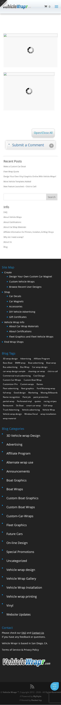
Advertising (25, 358)
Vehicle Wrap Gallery (21, 578)
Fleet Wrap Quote (11, 171)
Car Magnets (16, 301)
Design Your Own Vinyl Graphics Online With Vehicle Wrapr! (30, 176)
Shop (7, 292)
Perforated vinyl (24, 401)
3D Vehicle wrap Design (23, 436)
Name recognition (11, 397)
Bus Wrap (24, 367)
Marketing (33, 392)
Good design (20, 392)
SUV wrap (48, 405)
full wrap (7, 392)
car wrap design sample (14, 371)
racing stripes (50, 401)
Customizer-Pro (10, 384)
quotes (38, 401)
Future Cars (14, 534)
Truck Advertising (11, 409)
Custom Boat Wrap (33, 379)
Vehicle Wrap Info (14, 322)
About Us (8, 242)
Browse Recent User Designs (25, 287)
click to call (53, 371)
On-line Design (17, 543)
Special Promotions (20, 552)
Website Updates (18, 614)
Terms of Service (11, 649)
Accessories (15, 306)
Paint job (27, 397)
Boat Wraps (14, 489)
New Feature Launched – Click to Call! (20, 186)
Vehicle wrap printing (21, 596)
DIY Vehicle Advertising (22, 311)
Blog (5, 247)
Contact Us (38, 632)
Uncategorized (16, 561)
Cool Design (39, 375)
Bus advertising (10, 367)
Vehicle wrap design (12, 414)
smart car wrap (33, 405)
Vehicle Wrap (49, 409)
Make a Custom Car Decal (15, 166)
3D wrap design (10, 358)
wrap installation (48, 414)
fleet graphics (27, 388)
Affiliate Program (42, 358)
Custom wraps (27, 384)
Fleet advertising (10, 388)
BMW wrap (20, 362)
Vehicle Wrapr (10, 692)
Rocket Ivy (36, 700)
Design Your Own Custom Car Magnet (30, 276)
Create (8, 272)
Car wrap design (39, 367)
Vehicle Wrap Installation (24, 587)
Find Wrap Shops (14, 342)
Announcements (18, 471)
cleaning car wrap (36, 371)
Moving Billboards (49, 392)
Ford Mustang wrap (46, 388)
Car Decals (15, 296)
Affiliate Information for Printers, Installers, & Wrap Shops (29, 232)
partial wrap (8, 401)
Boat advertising (36, 362)
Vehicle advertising (31, 409)
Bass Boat (7, 362)
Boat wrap (51, 362)
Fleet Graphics (16, 525)
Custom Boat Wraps (20, 507)
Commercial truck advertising (17, 375)
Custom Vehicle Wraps (22, 281)
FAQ (5, 212)
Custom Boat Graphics (22, 498)
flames (40, 384)
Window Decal (31, 414)
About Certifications (12, 222)
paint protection (40, 397)
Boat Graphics (16, 480)
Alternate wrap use (19, 462)
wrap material (9, 418)
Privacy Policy (31, 649)
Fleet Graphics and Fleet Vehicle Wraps (31, 336)
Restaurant (8, 405)
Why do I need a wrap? (14, 237)
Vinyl (9, 605)
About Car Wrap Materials (15, 227)
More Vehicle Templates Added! (17, 181)
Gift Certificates (18, 317)
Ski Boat (20, 405)
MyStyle (37, 696)
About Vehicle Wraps (13, 217)
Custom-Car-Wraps (12, 379)
